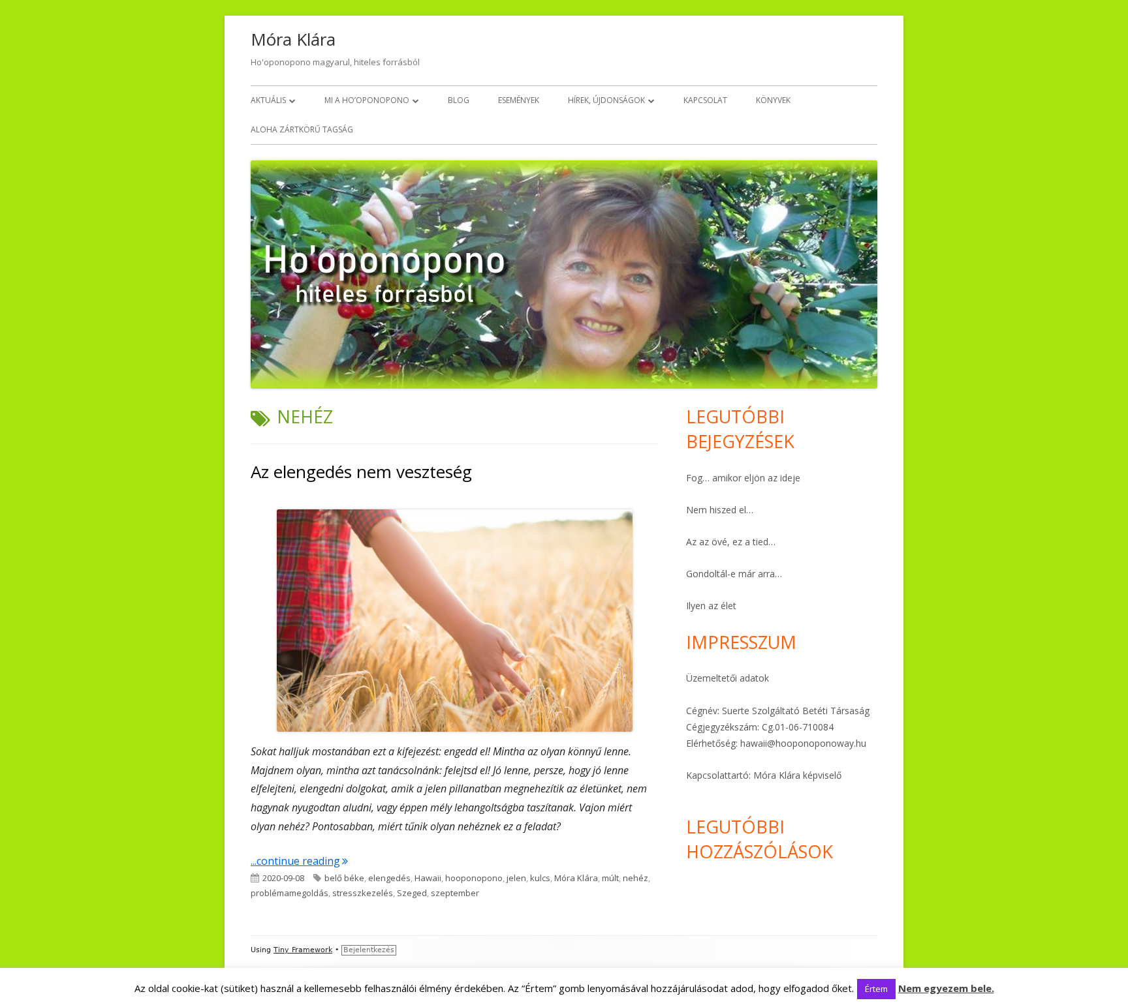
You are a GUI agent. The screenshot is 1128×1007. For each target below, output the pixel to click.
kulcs (540, 878)
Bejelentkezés (368, 950)
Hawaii (428, 878)
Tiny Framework (303, 950)
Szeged (412, 893)
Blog (458, 100)
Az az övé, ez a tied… (731, 541)
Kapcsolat (705, 100)
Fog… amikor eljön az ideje (743, 478)
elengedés (389, 878)
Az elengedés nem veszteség (361, 471)
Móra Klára (293, 39)
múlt (610, 878)
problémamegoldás (289, 893)
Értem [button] (876, 989)
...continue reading (299, 861)
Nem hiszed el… (719, 510)
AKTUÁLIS (268, 100)
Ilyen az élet (711, 605)
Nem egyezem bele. (946, 988)
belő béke (344, 878)
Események (518, 100)
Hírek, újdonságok (606, 100)
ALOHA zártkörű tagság (302, 129)
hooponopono (474, 878)
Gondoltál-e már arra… (734, 573)
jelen (516, 878)
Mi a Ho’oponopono (366, 100)
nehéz (635, 878)
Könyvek (773, 100)
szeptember (455, 893)
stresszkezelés (362, 893)
